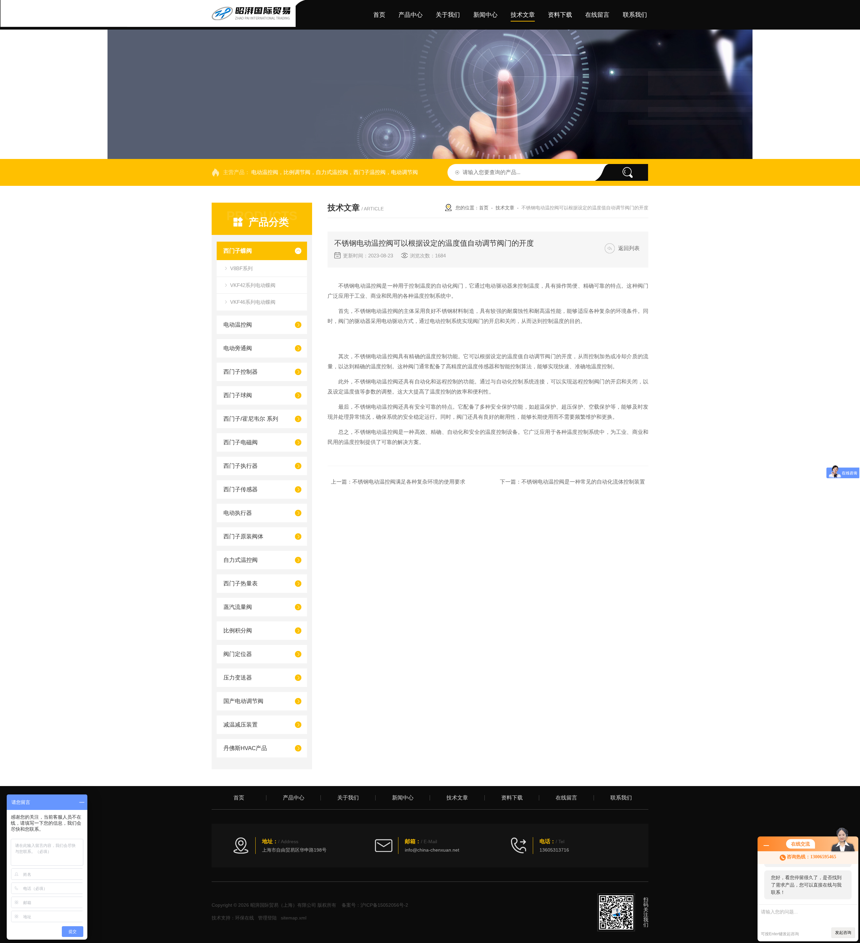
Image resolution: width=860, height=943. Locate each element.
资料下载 (560, 14)
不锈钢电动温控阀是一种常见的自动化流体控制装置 (583, 482)
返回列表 (629, 248)
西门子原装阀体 (243, 536)
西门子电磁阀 (240, 442)
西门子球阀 (237, 395)
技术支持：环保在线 (233, 917)
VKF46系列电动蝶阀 (252, 302)
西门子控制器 (240, 372)
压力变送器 (237, 677)
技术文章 (523, 14)
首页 (379, 14)
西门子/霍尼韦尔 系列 (250, 419)
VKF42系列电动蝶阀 (252, 285)
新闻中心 (485, 14)
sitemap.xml (293, 917)
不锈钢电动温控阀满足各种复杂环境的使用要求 (408, 482)
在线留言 (597, 14)
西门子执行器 (240, 466)
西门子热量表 (240, 583)
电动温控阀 (237, 325)
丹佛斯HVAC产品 (245, 748)
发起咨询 (843, 932)
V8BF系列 (241, 268)
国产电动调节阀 (243, 701)
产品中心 (410, 14)
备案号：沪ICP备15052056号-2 (375, 905)
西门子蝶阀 (237, 251)
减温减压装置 (240, 725)
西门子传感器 (240, 489)
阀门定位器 (237, 654)
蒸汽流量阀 (237, 607)
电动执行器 (237, 513)
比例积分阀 (237, 630)
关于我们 (448, 14)
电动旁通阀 (237, 348)
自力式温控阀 (240, 560)
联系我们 (635, 14)
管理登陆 (267, 917)
